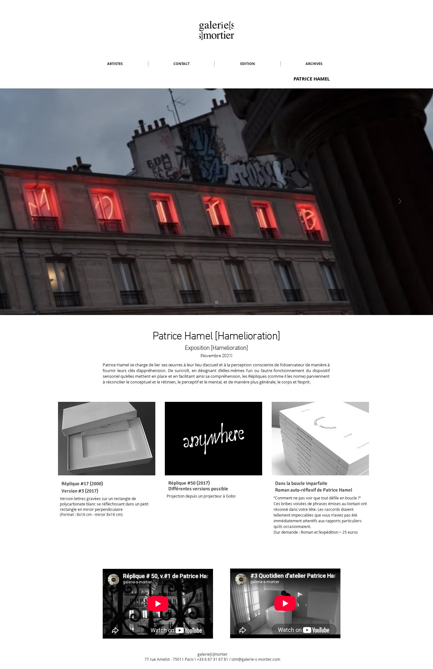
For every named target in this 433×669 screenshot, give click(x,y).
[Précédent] (33, 201)
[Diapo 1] (216, 302)
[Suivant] (399, 201)
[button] (114, 63)
